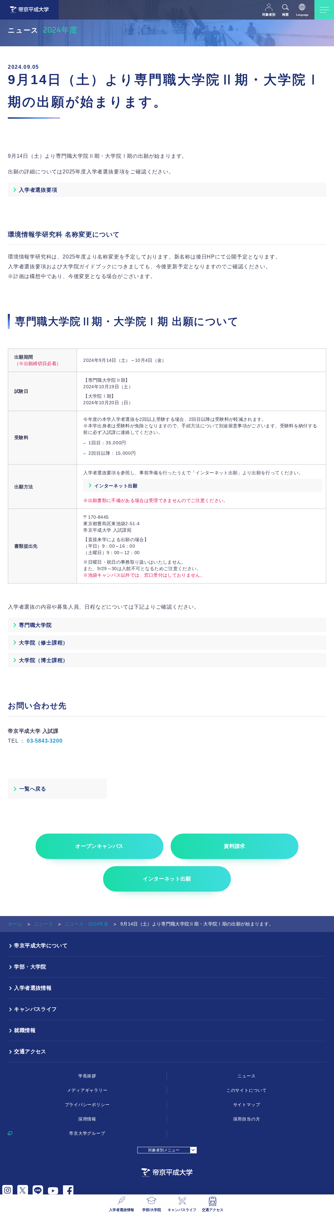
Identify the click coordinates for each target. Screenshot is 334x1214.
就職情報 (25, 1030)
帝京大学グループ (87, 1133)
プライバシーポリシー (87, 1104)
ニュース (43, 923)
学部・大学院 (30, 967)
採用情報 (87, 1119)
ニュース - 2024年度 (86, 923)
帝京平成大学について (41, 945)
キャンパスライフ (182, 1210)
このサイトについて (246, 1090)
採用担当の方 (246, 1119)
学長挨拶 (87, 1075)
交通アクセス (212, 1210)
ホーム (15, 923)
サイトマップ (246, 1104)
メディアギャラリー (87, 1090)
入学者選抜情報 (121, 1210)
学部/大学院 (151, 1210)
